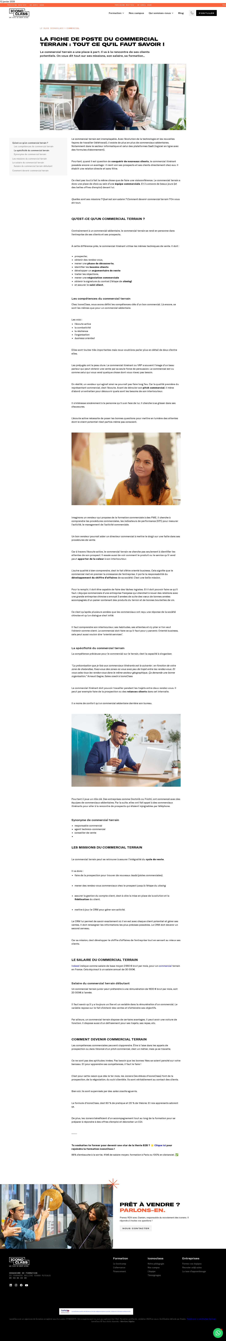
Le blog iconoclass (51, 28)
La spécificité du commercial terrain (31, 150)
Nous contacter (136, 1228)
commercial (165, 965)
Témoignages (154, 1275)
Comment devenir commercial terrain (30, 170)
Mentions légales (128, 1321)
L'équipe (151, 1271)
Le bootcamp (119, 1263)
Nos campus (154, 1267)
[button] (218, 1333)
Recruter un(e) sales (192, 1267)
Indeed (75, 965)
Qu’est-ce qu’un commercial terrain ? (30, 142)
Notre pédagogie (156, 1263)
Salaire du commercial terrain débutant (33, 166)
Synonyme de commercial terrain (30, 154)
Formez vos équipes (192, 1263)
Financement (119, 1271)
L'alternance (119, 1267)
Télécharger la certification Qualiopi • (202, 1319)
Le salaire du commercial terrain (28, 162)
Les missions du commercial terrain (29, 158)
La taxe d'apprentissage (194, 1271)
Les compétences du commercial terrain (33, 146)
